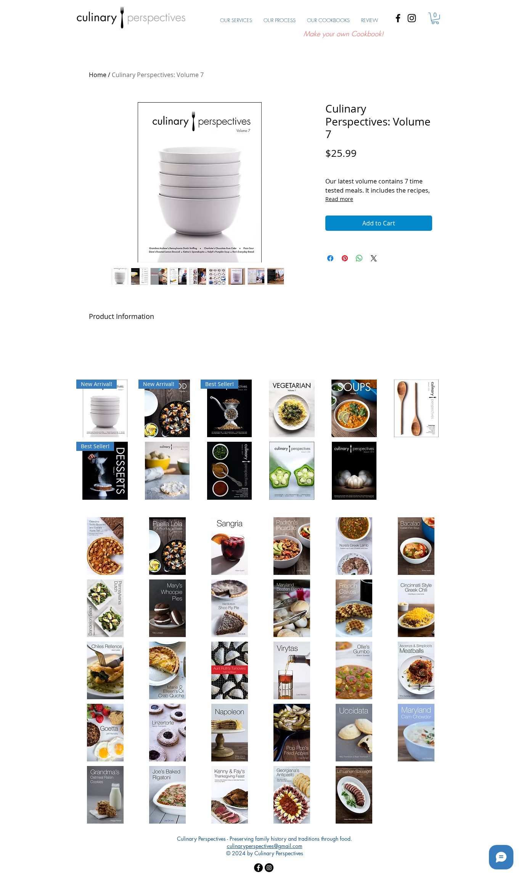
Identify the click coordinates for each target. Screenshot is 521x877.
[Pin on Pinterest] (344, 258)
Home (97, 75)
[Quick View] (291, 408)
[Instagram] (411, 18)
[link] (435, 18)
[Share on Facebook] (330, 258)
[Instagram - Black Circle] (269, 867)
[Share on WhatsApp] (359, 258)
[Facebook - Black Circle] (258, 867)
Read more (339, 199)
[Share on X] (373, 258)
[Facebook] (398, 18)
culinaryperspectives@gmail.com (264, 846)
